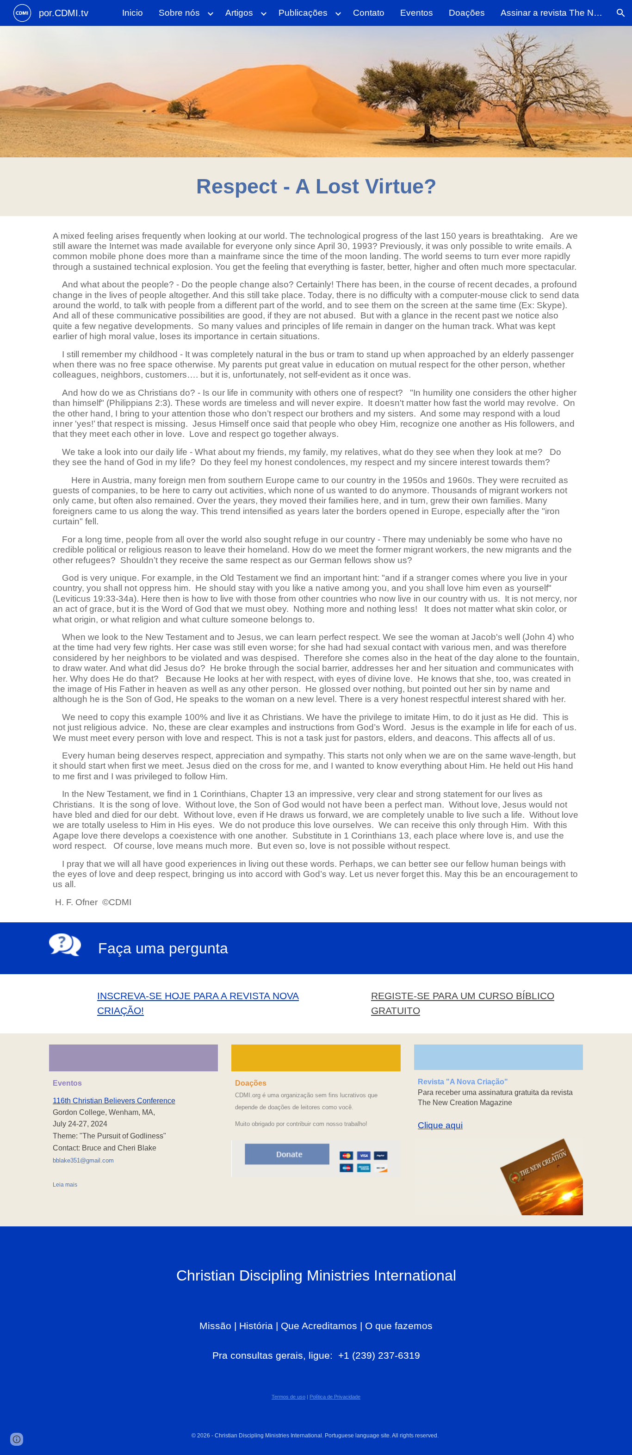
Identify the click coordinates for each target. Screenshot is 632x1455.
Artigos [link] (239, 13)
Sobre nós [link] (179, 13)
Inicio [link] (132, 13)
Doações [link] (467, 13)
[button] (621, 13)
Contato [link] (368, 13)
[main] (316, 186)
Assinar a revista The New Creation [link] (554, 13)
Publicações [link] (303, 13)
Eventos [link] (416, 13)
